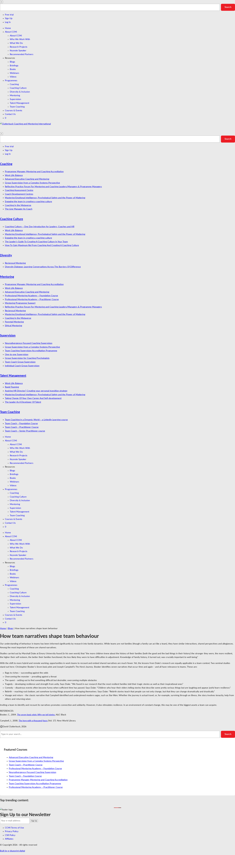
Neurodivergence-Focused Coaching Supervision (28, 343)
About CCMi (11, 32)
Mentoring (15, 95)
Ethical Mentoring (13, 326)
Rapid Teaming (12, 387)
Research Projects (18, 47)
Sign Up (8, 18)
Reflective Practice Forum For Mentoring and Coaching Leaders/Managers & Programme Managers (53, 187)
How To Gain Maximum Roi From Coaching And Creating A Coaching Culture (42, 245)
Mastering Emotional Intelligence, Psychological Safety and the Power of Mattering (45, 198)
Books (13, 69)
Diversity (6, 255)
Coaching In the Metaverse (18, 205)
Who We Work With (20, 39)
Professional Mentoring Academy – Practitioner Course (32, 299)
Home (8, 28)
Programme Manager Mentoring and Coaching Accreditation (34, 172)
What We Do (16, 43)
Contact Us (10, 114)
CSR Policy (10, 835)
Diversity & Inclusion (20, 92)
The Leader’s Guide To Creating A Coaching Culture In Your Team (36, 242)
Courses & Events (13, 111)
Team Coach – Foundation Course (21, 423)
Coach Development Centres (19, 194)
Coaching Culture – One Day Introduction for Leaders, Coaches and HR (39, 227)
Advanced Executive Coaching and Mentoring (27, 179)
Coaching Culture (18, 88)
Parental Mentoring (14, 322)
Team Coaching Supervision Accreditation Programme (31, 351)
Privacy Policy (11, 831)
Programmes (11, 81)
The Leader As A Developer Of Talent (23, 402)
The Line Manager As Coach (18, 209)
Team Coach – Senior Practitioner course (25, 431)
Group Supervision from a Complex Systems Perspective (32, 183)
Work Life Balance (14, 175)
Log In (8, 22)
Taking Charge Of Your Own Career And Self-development (33, 398)
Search (228, 7)
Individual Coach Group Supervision (22, 366)
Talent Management (19, 103)
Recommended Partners (21, 54)
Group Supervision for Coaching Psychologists (27, 358)
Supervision (15, 99)
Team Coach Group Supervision (20, 362)
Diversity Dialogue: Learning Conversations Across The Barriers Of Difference (43, 267)
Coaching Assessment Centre (19, 190)
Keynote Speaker (18, 51)
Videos (13, 77)
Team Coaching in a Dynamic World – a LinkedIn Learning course (36, 420)
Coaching (14, 84)
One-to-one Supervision (16, 354)
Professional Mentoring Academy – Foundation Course (31, 296)
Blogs (12, 62)
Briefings (14, 66)
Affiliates (9, 839)
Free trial (9, 15)
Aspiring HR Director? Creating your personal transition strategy (36, 391)
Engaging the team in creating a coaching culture (28, 202)
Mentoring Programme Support (20, 303)
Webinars (14, 73)
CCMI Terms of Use (14, 828)
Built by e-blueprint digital (12, 851)
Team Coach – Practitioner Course (22, 427)
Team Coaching (17, 107)
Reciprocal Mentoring (15, 263)
